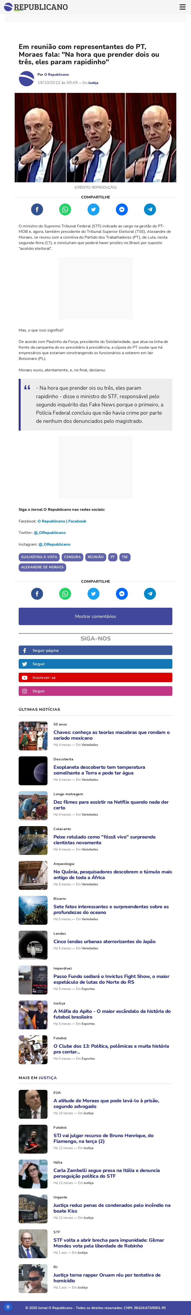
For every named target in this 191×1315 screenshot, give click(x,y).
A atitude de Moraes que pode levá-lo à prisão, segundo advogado (106, 1103)
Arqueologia (64, 863)
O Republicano (56, 74)
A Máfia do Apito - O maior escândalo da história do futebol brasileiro (112, 1014)
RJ (55, 1267)
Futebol (60, 1038)
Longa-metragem (68, 794)
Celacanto (62, 829)
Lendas (59, 933)
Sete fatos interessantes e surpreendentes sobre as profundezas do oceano (111, 909)
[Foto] (33, 736)
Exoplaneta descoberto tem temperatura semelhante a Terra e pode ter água (99, 770)
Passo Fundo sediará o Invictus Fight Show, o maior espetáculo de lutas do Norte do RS (111, 979)
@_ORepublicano (50, 532)
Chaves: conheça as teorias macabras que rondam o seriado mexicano (111, 735)
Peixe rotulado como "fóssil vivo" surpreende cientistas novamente (104, 840)
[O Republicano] (27, 79)
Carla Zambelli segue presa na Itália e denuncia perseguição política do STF (106, 1173)
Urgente (60, 1197)
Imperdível (62, 968)
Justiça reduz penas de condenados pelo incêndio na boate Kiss (111, 1208)
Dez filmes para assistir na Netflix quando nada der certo (111, 805)
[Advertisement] (95, 288)
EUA (57, 1092)
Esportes (88, 989)
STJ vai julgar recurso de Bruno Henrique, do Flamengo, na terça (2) (103, 1138)
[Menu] (182, 6)
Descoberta (63, 759)
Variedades (90, 745)
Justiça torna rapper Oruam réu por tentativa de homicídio (107, 1278)
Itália (57, 1162)
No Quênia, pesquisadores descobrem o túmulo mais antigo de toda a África (112, 874)
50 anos (60, 724)
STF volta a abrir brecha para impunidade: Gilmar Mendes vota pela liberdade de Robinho (108, 1243)
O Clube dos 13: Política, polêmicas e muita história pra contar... (111, 1049)
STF (56, 1232)
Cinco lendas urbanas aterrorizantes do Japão (104, 941)
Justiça (93, 83)
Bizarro (59, 898)
